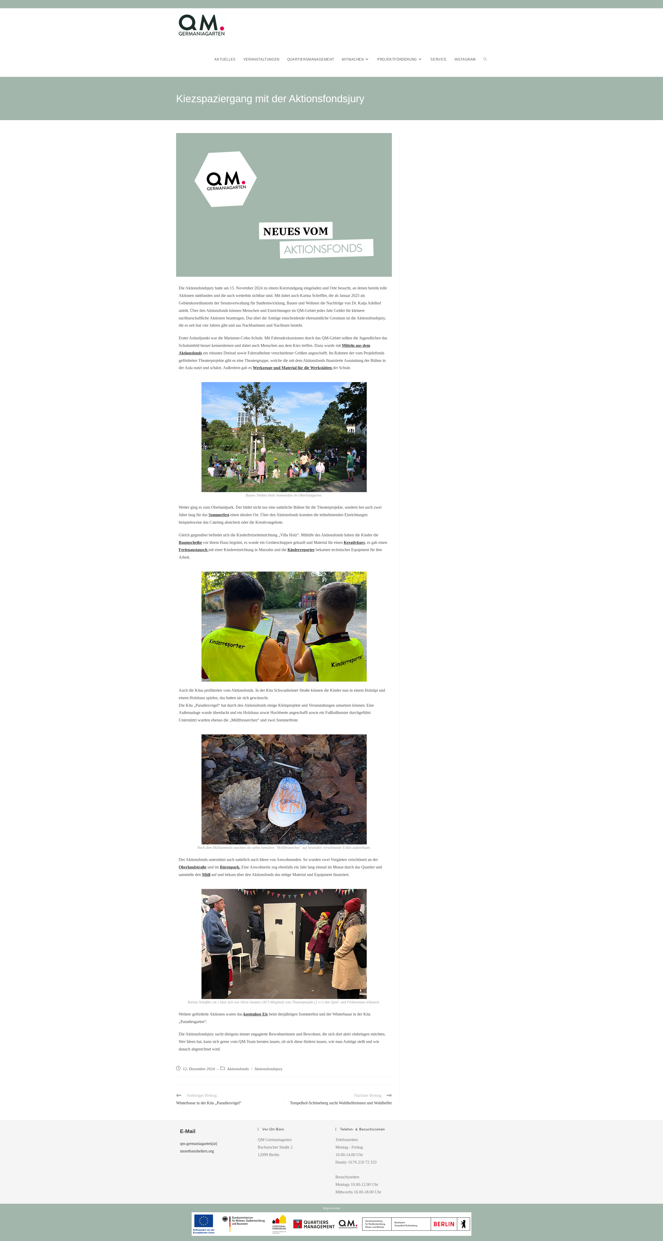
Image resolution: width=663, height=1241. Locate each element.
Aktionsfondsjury (268, 1069)
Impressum (331, 1208)
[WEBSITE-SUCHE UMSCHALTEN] (485, 59)
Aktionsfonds (238, 1069)
